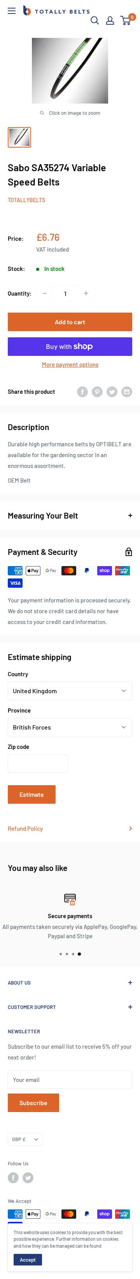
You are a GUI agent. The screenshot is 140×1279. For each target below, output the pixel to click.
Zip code (18, 746)
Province (19, 710)
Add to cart (70, 321)
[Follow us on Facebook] (13, 1177)
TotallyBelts (26, 200)
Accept (28, 1260)
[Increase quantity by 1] (86, 293)
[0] (126, 20)
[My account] (110, 20)
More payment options (70, 364)
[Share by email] (126, 391)
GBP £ (19, 1139)
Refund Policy (25, 828)
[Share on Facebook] (82, 391)
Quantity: (20, 293)
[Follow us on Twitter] (28, 1177)
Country (18, 673)
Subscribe (33, 1102)
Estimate (31, 794)
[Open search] (95, 20)
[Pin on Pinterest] (97, 391)
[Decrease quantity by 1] (45, 293)
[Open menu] (12, 11)
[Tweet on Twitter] (112, 391)
